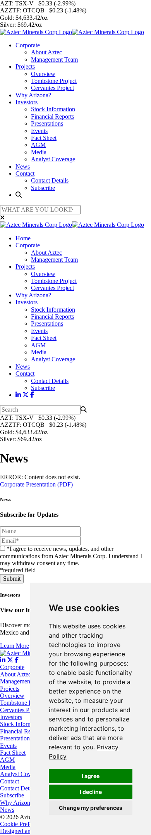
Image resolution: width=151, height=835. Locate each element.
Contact (24, 173)
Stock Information (53, 109)
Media (38, 152)
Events (39, 131)
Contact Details (50, 180)
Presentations (47, 123)
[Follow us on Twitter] (25, 395)
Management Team (54, 59)
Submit (12, 578)
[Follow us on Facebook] (32, 395)
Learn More (14, 645)
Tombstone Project (54, 81)
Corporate (27, 45)
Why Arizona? (33, 95)
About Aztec (46, 52)
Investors (26, 102)
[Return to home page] (72, 32)
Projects (25, 66)
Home (23, 238)
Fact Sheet (44, 138)
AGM (38, 144)
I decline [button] (91, 791)
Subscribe (43, 188)
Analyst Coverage (53, 159)
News (22, 166)
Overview (43, 74)
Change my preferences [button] (90, 807)
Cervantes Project (52, 88)
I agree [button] (91, 776)
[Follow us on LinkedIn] (18, 395)
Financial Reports (52, 116)
